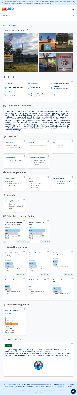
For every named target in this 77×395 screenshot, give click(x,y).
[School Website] (55, 95)
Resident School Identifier (15, 384)
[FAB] (73, 391)
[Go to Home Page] (8, 9)
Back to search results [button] (10, 25)
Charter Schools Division (60, 386)
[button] (74, 3)
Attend (8, 345)
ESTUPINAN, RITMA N (61, 88)
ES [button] (4, 241)
